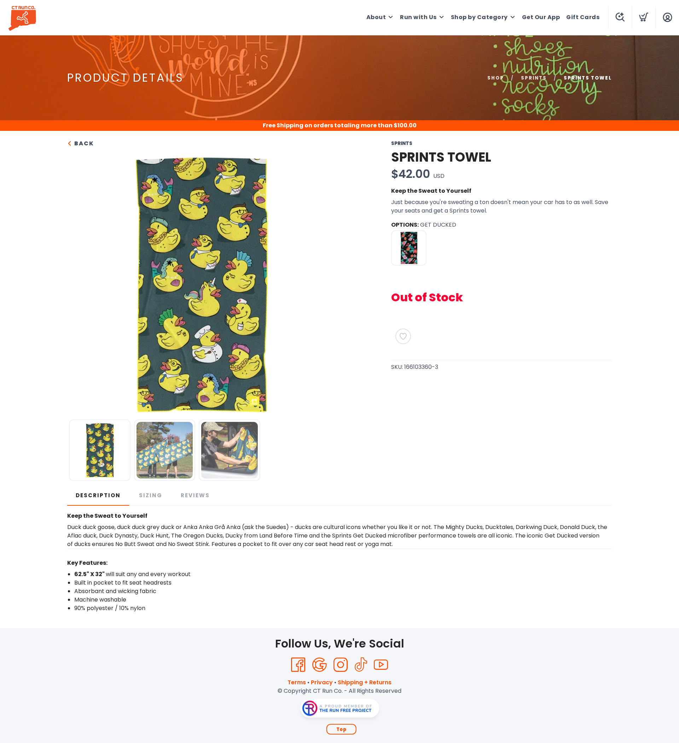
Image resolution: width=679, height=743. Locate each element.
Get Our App (541, 17)
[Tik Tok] (360, 664)
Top (341, 729)
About (376, 17)
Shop (495, 78)
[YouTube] (380, 664)
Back (83, 143)
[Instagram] (340, 664)
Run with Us (418, 17)
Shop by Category (479, 17)
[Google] (319, 664)
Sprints (534, 78)
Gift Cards (582, 17)
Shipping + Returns (364, 682)
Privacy (322, 682)
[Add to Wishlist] (403, 336)
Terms (297, 682)
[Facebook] (298, 664)
